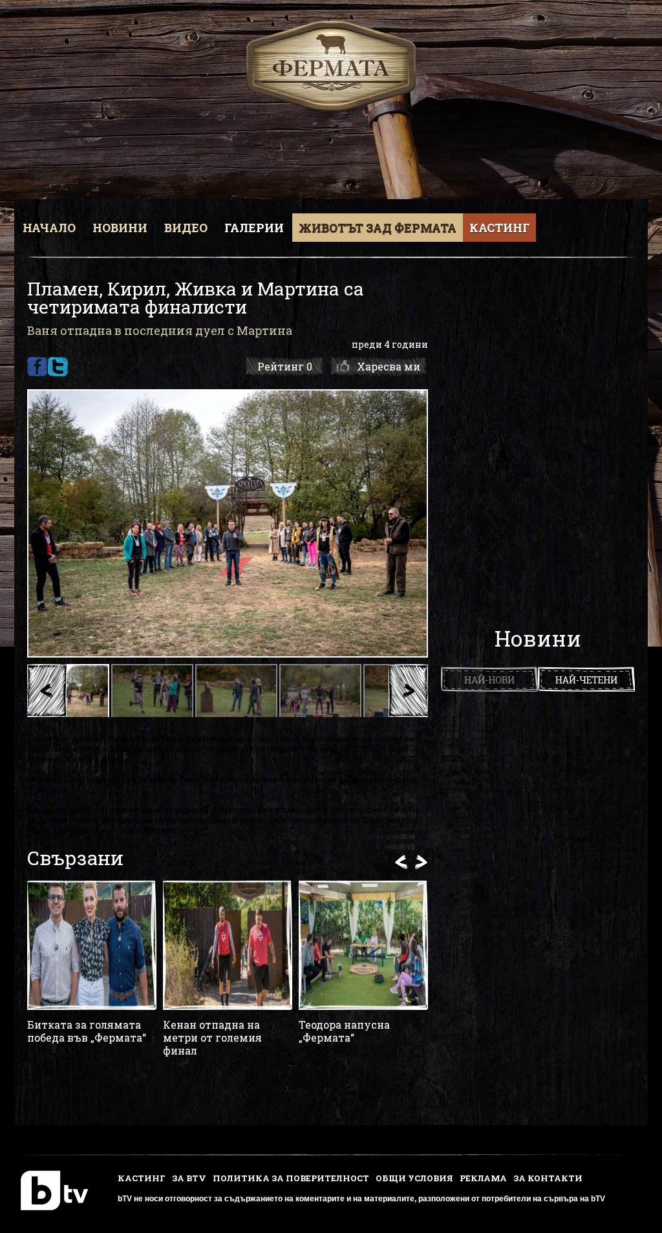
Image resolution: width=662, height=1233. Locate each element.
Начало (49, 227)
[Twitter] (58, 366)
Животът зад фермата (377, 227)
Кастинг (499, 227)
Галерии (254, 227)
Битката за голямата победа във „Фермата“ (86, 1031)
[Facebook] (37, 366)
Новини (119, 227)
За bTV (189, 1178)
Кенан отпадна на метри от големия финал (212, 1037)
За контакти (547, 1178)
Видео (186, 227)
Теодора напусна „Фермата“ (344, 1031)
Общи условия (414, 1178)
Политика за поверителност (291, 1178)
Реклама (483, 1178)
